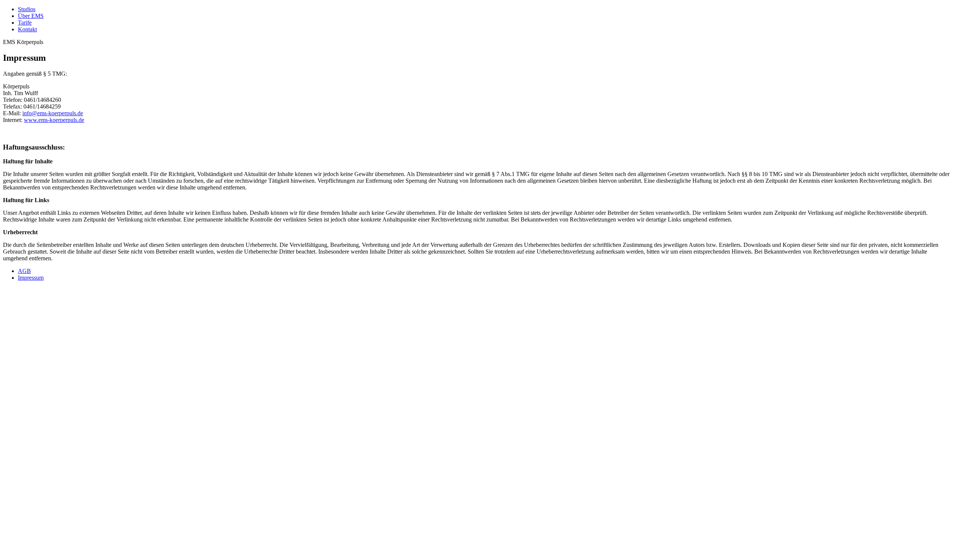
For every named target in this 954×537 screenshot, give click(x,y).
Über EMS (31, 16)
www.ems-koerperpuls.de (54, 120)
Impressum (31, 277)
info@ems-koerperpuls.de (52, 113)
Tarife (25, 22)
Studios (26, 9)
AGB (24, 271)
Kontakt (27, 29)
